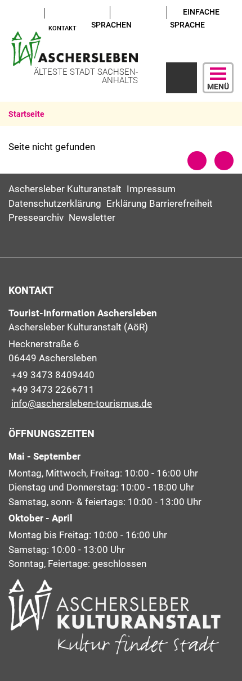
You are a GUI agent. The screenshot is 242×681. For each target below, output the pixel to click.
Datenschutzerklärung (54, 203)
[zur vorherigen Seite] (197, 160)
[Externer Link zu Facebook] (23, 12)
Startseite (26, 114)
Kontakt (62, 28)
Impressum (151, 188)
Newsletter (92, 217)
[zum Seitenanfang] (224, 160)
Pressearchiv (36, 217)
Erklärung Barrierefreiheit (159, 203)
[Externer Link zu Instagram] (12, 27)
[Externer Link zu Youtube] (12, 12)
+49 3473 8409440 (51, 374)
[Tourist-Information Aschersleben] (121, 358)
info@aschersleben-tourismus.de (80, 403)
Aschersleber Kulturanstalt (65, 188)
